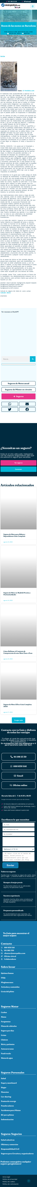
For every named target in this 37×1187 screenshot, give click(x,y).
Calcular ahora (5, 293)
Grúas (3, 1035)
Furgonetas (5, 1021)
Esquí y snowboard (9, 1083)
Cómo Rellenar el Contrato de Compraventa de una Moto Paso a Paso (17, 652)
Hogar (3, 1087)
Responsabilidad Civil (10, 1149)
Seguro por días (7, 1031)
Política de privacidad (10, 1179)
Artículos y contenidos (10, 987)
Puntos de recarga (8, 1101)
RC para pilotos (7, 1115)
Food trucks (6, 1053)
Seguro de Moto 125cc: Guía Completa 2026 (17, 705)
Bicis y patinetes (7, 1044)
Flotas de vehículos (9, 1026)
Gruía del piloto (7, 991)
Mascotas (5, 1092)
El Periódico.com (28, 91)
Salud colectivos (7, 1140)
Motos (18, 23)
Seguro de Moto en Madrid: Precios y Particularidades (16, 594)
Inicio (2, 56)
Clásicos (4, 1040)
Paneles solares (7, 1106)
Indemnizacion (7, 1119)
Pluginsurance (7, 982)
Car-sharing (6, 1097)
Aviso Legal (6, 1177)
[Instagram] (28, 1180)
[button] (9, 404)
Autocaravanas (7, 1049)
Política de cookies (9, 1182)
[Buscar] (33, 359)
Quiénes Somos (7, 973)
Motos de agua (7, 1058)
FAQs (3, 978)
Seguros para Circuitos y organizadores (17, 1153)
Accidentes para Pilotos (11, 1110)
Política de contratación (11, 1184)
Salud (3, 1078)
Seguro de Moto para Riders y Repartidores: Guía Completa (14, 535)
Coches (4, 1012)
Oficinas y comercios (9, 1144)
